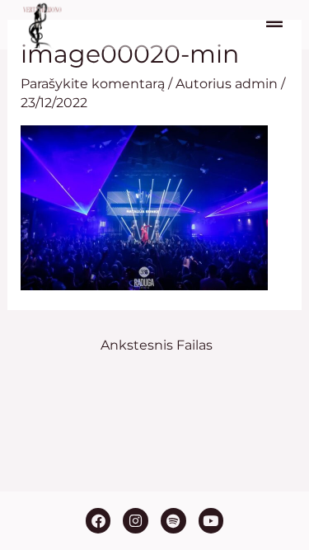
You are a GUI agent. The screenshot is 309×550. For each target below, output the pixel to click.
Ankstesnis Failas (157, 345)
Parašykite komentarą (93, 84)
